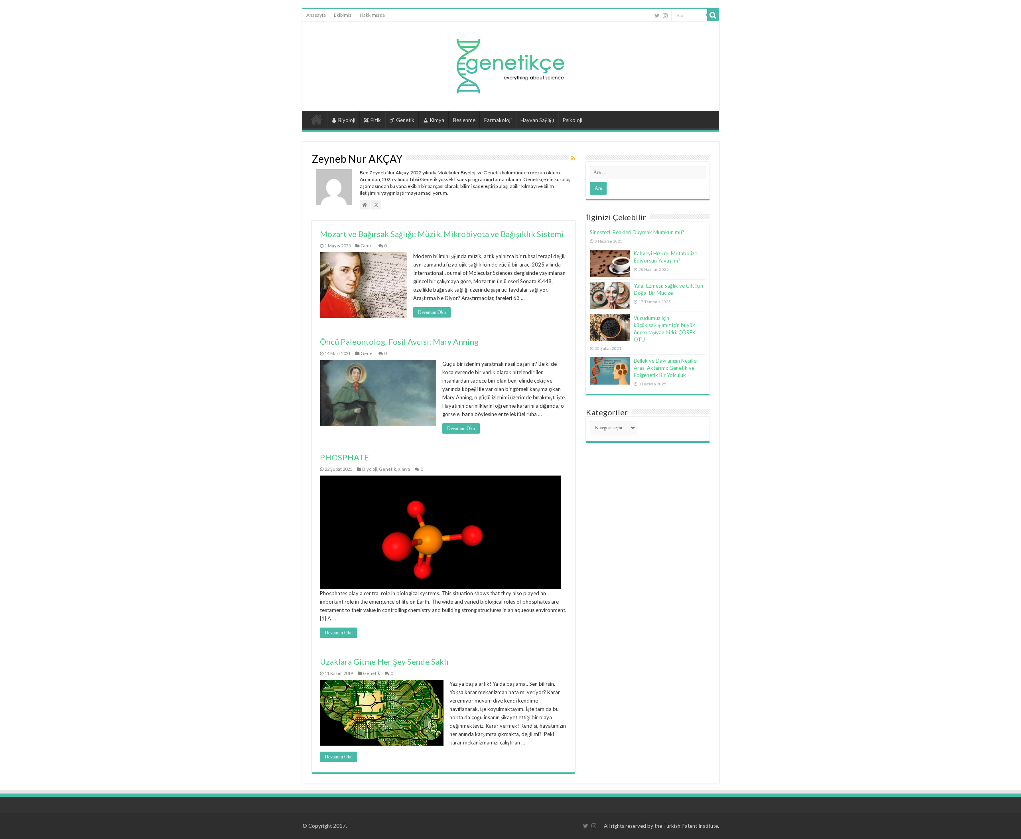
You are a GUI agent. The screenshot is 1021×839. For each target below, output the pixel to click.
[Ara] (713, 15)
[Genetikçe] (510, 64)
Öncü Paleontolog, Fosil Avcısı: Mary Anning (399, 341)
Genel (367, 245)
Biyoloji (346, 120)
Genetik (405, 120)
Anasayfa (316, 15)
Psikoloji (572, 120)
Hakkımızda (372, 15)
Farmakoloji (498, 120)
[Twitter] (657, 15)
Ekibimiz (343, 15)
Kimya (437, 120)
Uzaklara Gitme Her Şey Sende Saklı (384, 661)
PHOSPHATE (344, 457)
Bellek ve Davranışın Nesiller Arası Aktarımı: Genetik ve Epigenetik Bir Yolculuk (666, 367)
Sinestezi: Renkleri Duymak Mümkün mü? (637, 232)
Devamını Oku (432, 312)
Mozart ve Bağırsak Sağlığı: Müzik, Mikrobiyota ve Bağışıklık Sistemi (442, 234)
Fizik (376, 120)
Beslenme (464, 120)
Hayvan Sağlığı (537, 120)
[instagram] (665, 15)
